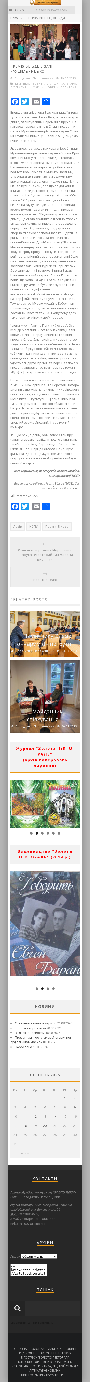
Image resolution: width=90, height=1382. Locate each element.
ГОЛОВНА (20, 1349)
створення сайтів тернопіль (31, 1322)
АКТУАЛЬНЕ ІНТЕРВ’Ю (56, 1353)
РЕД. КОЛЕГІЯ (28, 1353)
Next (76, 803)
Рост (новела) (45, 579)
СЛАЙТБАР (68, 87)
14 (55, 1116)
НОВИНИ (52, 87)
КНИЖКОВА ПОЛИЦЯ (58, 1362)
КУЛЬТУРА (68, 83)
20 (45, 1126)
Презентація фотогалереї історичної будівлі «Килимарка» (40, 1039)
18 (25, 1126)
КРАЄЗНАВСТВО (23, 1366)
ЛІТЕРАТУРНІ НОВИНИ (27, 87)
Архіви (15, 1256)
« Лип (25, 1153)
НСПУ (33, 526)
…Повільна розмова (30, 1028)
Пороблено (23, 1047)
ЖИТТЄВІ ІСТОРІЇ (28, 1362)
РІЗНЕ (65, 1375)
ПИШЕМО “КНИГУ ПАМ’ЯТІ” (39, 1375)
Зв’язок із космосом (50, 10)
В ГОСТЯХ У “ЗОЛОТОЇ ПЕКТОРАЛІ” (45, 1358)
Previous (14, 803)
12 (35, 1116)
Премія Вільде (57, 526)
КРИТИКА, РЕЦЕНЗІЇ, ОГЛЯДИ (45, 18)
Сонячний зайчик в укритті (35, 1023)
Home (14, 18)
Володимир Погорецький (34, 78)
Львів (17, 526)
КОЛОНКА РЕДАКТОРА (45, 1349)
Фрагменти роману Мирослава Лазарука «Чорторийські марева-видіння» (44, 555)
